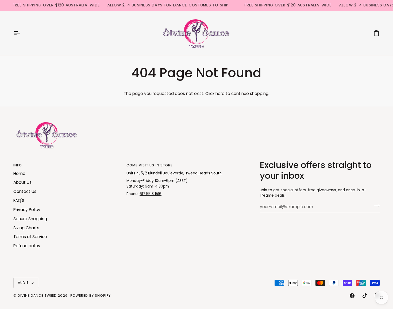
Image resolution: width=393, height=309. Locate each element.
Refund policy (26, 246)
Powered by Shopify (90, 295)
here (220, 93)
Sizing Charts (26, 228)
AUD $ (23, 282)
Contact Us (24, 191)
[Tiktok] (365, 295)
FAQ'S (18, 200)
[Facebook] (352, 295)
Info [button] (17, 165)
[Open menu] (21, 33)
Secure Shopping (30, 219)
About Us (22, 182)
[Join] (375, 206)
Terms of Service (30, 236)
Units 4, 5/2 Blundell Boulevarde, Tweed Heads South (174, 173)
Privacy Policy (26, 209)
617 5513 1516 (150, 193)
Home (19, 173)
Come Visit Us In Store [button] (149, 165)
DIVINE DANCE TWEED (37, 295)
